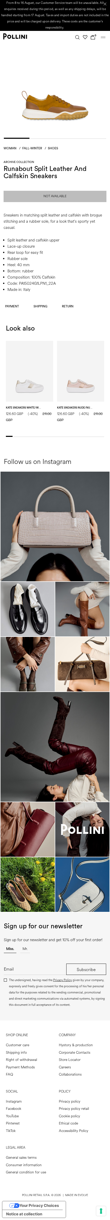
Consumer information (24, 1165)
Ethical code (68, 1123)
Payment (12, 306)
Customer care (17, 1045)
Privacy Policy (62, 980)
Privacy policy (69, 1101)
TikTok (11, 1130)
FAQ (9, 1074)
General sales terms (21, 1157)
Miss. (10, 948)
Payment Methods (20, 1067)
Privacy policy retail (74, 1108)
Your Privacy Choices (39, 1205)
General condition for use (26, 1172)
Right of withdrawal (21, 1059)
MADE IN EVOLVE (76, 1195)
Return (67, 306)
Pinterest (13, 1123)
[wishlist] (85, 37)
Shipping (40, 306)
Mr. (25, 948)
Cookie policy (69, 1116)
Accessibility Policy (73, 1130)
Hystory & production (76, 1045)
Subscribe (86, 970)
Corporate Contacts (74, 1052)
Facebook (13, 1108)
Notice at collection (24, 1214)
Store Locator (70, 1059)
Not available (55, 196)
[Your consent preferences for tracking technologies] (101, 1211)
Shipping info (16, 1052)
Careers (65, 1067)
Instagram (14, 1101)
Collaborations (70, 1074)
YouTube (12, 1116)
